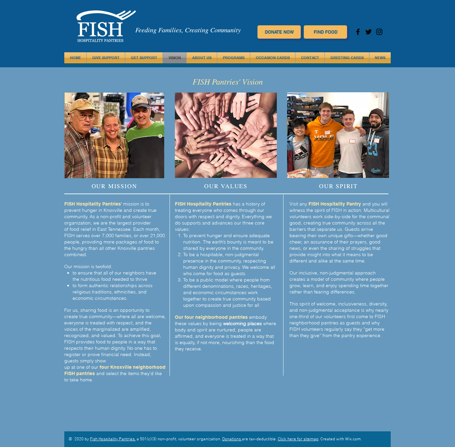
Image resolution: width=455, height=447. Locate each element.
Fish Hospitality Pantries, (113, 439)
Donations (232, 439)
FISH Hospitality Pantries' (93, 204)
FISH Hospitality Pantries (203, 204)
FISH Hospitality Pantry (334, 204)
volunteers (335, 316)
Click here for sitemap (298, 439)
